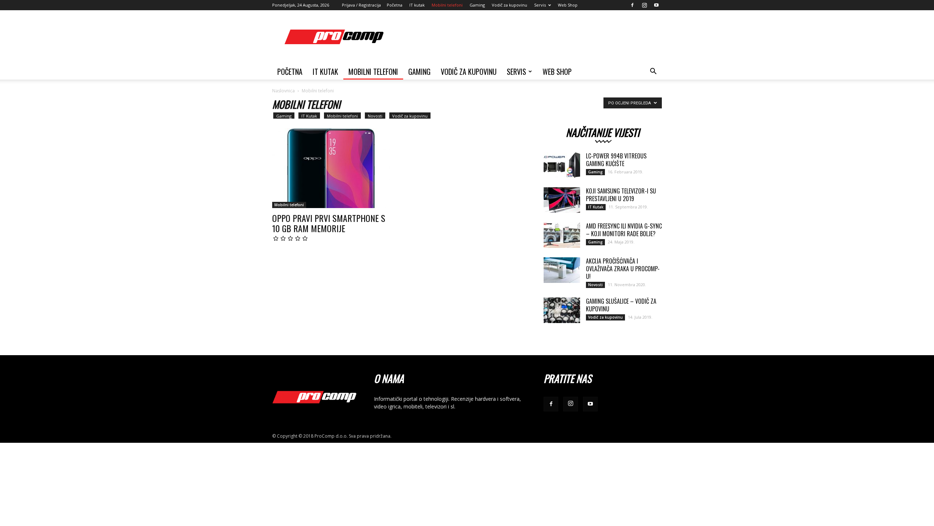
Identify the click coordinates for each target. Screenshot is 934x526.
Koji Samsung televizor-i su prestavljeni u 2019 (621, 195)
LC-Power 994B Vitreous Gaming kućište (616, 159)
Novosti (375, 116)
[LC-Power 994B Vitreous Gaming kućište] (562, 165)
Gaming (477, 5)
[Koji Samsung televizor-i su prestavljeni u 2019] (562, 200)
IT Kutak (309, 116)
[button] (653, 72)
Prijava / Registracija (361, 5)
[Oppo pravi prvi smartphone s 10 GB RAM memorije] (331, 165)
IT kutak (417, 5)
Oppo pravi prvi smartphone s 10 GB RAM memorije (328, 223)
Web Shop (568, 5)
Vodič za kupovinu (509, 5)
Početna (394, 5)
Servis (540, 5)
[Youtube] (656, 5)
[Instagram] (644, 5)
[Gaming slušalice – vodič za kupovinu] (562, 310)
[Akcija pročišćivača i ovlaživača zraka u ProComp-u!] (562, 270)
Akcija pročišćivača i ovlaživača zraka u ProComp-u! (623, 269)
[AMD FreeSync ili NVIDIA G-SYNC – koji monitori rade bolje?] (562, 235)
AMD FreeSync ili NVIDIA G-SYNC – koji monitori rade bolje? (624, 230)
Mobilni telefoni (447, 5)
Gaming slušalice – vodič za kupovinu (621, 305)
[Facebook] (632, 5)
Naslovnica (283, 91)
